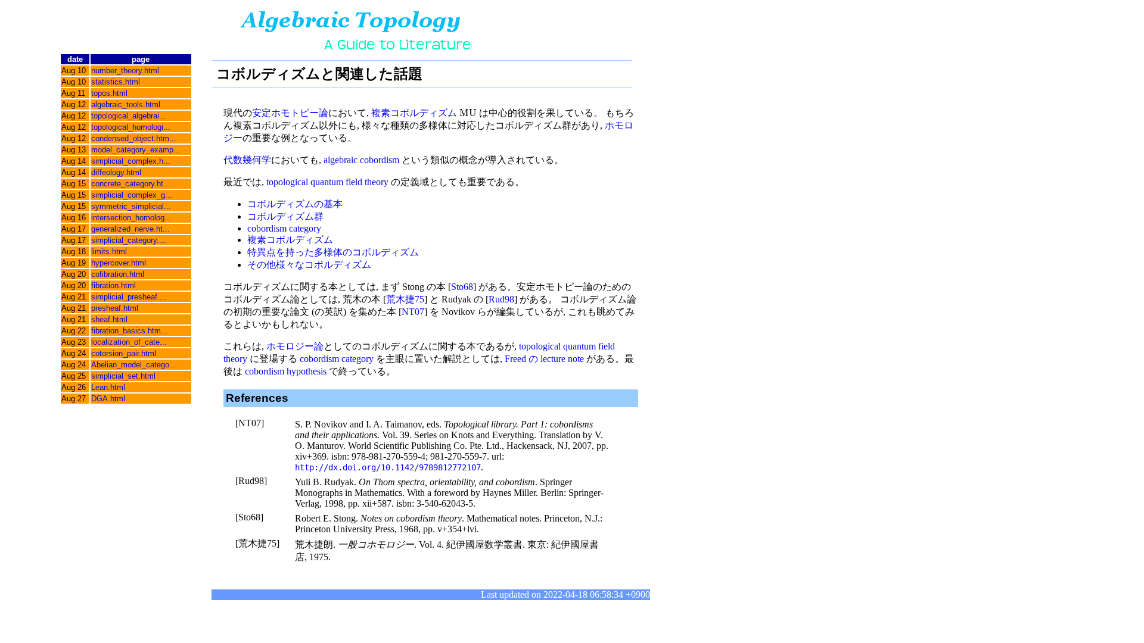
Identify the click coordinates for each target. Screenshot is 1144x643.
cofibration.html (117, 274)
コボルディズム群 (285, 216)
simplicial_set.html (123, 376)
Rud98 (501, 299)
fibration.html (113, 285)
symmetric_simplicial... (131, 206)
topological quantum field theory (327, 182)
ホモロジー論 (295, 346)
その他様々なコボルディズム (309, 265)
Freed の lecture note (544, 359)
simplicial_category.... (128, 240)
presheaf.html (114, 308)
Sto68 (462, 287)
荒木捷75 (405, 299)
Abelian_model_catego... (133, 364)
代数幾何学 (247, 160)
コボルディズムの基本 (295, 204)
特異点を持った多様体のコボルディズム (333, 252)
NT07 (413, 312)
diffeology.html (116, 172)
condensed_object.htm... (133, 138)
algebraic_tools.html (125, 104)
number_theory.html (125, 70)
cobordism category (284, 228)
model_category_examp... (136, 149)
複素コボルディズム (414, 113)
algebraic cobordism (361, 160)
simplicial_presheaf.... (129, 296)
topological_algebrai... (128, 115)
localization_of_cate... (129, 342)
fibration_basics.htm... (129, 330)
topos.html (109, 93)
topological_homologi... (130, 127)
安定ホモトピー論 (290, 113)
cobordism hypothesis (286, 371)
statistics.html (115, 81)
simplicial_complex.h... (130, 161)
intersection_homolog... (131, 217)
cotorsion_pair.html (123, 353)
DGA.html (108, 398)
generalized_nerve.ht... (130, 228)
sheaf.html (109, 319)
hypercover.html (118, 262)
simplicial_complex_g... (131, 195)
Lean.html (108, 387)
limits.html (109, 251)
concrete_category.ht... (130, 183)
